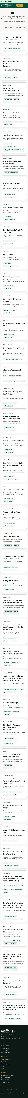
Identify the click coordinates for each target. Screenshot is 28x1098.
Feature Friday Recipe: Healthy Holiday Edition (11, 417)
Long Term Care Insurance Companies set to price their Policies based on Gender (13, 905)
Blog (2, 1068)
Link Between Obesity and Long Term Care (12, 853)
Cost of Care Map (5, 1059)
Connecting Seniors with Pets (13, 441)
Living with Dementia (11, 581)
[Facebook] (26, 1093)
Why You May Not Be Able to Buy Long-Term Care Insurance (13, 64)
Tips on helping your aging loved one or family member (13, 601)
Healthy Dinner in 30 (10, 254)
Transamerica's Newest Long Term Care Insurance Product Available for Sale (14, 781)
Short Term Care (5, 1052)
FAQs (2, 1066)
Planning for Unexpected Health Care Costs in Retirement (12, 727)
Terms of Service (10, 1093)
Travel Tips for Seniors (11, 536)
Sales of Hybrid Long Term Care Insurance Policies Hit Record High (13, 627)
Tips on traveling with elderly (13, 490)
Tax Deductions (5, 1062)
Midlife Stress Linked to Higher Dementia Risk (11, 755)
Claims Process (5, 1064)
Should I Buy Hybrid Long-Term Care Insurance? (12, 38)
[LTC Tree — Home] (7, 5)
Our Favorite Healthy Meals (13, 208)
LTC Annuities (4, 1050)
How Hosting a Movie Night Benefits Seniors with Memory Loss (14, 465)
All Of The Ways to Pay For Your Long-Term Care (12, 89)
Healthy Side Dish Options (12, 113)
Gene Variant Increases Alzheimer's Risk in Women (13, 652)
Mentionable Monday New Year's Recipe (12, 393)
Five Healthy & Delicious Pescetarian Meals (12, 162)
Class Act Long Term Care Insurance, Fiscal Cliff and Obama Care (12, 956)
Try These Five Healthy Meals (13, 135)
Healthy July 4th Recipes (11, 277)
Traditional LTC (5, 1046)
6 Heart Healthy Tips (10, 703)
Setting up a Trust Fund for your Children (13, 513)
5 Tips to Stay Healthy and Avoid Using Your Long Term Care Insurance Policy (13, 878)
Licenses (17, 1093)
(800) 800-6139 (5, 1080)
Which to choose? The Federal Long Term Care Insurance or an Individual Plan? (14, 1007)
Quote (19, 5)
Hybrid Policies (5, 1048)
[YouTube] (23, 1093)
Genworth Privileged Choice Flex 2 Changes (13, 931)
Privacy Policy (3, 1093)
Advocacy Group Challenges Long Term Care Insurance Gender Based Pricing (13, 678)
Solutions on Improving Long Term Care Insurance (13, 557)
